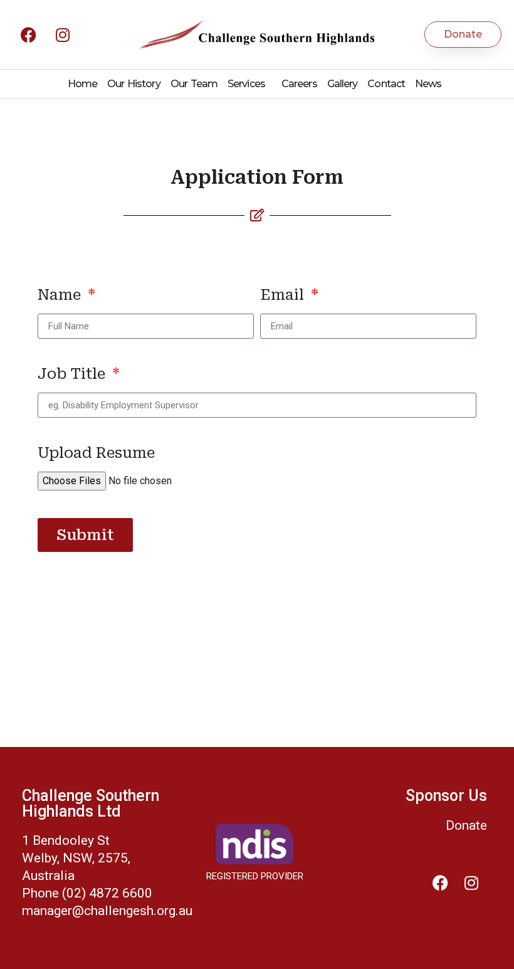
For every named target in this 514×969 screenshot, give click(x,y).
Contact (386, 84)
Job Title (73, 374)
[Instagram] (62, 34)
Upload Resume (96, 453)
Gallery (342, 84)
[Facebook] (28, 34)
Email (284, 295)
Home (82, 84)
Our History (133, 84)
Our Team (194, 84)
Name (61, 295)
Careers (299, 84)
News (428, 84)
